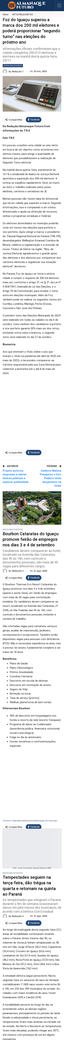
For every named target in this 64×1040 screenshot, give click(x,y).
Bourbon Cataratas (12, 821)
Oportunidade (32, 821)
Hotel (23, 821)
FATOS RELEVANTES (13, 66)
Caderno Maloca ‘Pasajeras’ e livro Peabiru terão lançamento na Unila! (50, 478)
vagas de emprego (48, 821)
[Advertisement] (32, 410)
